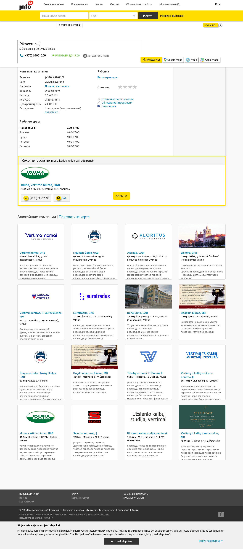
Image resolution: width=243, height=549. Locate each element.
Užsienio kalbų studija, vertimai (147, 433)
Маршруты (83, 498)
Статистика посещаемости (117, 99)
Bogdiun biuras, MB (193, 313)
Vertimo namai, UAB (32, 252)
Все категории (79, 4)
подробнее (51, 112)
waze (194, 59)
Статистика (123, 510)
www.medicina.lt (44, 514)
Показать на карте (74, 217)
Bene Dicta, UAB (137, 313)
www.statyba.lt (26, 514)
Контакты (55, 510)
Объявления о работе (139, 4)
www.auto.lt (61, 514)
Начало (23, 498)
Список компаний (71, 25)
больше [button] (121, 196)
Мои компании (170, 4)
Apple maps (211, 59)
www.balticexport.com (98, 514)
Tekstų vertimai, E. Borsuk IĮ (144, 373)
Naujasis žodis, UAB (86, 252)
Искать (148, 16)
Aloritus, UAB (135, 252)
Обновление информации (117, 102)
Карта (99, 4)
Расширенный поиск (172, 15)
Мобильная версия (134, 498)
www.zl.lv (48, 518)
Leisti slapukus (123, 541)
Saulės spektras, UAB (37, 510)
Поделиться (109, 106)
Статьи (114, 4)
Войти (135, 510)
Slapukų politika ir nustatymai (100, 510)
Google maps (174, 59)
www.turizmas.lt (77, 514)
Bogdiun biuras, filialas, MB (90, 373)
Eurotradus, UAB (83, 313)
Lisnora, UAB (189, 252)
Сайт (64, 198)
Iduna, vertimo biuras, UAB (40, 185)
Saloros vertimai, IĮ (85, 433)
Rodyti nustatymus (209, 540)
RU (217, 4)
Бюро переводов (107, 77)
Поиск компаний (53, 4)
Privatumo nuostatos (73, 510)
